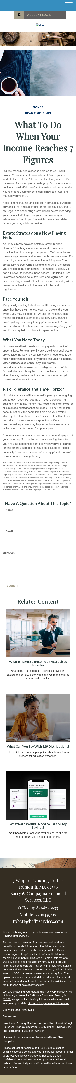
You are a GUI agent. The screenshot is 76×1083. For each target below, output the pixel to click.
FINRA (59, 1027)
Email (9, 531)
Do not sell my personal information (48, 1003)
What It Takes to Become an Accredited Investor (38, 663)
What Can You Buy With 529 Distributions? (38, 746)
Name (9, 510)
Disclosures (9, 1016)
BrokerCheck (20, 936)
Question (9, 553)
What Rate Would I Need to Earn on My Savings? (38, 825)
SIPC (69, 1027)
